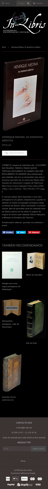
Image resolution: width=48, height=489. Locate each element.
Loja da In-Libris (26, 470)
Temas (23, 461)
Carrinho (39, 3)
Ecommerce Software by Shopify (23, 473)
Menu (7, 3)
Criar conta (38, 449)
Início (4, 47)
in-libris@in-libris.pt (24, 427)
